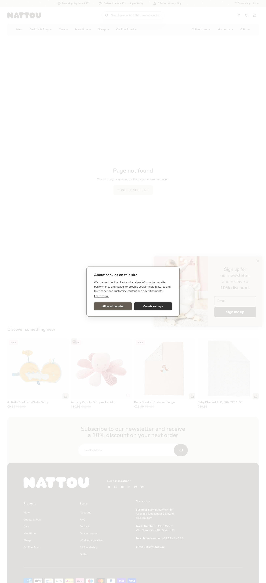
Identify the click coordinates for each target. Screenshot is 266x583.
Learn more (101, 296)
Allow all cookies (113, 306)
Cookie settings (153, 306)
